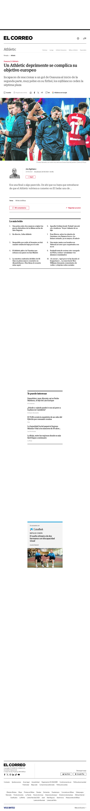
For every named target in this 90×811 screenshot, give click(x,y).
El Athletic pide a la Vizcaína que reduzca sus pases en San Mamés (25, 252)
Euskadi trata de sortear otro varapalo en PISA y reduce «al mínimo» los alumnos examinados (65, 253)
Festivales (8, 795)
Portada (6, 55)
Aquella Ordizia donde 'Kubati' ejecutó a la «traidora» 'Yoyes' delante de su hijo (65, 228)
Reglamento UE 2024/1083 (50, 782)
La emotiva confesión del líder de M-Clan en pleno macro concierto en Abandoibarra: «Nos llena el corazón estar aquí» (26, 262)
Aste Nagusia (51, 798)
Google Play (80, 774)
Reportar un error (74, 208)
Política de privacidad (79, 782)
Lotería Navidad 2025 (33, 798)
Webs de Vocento (80, 808)
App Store (67, 774)
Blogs (20, 792)
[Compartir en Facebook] (34, 92)
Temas (11, 200)
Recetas (38, 792)
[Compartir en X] (38, 92)
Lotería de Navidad (39, 800)
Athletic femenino (61, 50)
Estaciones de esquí (51, 795)
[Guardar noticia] (7, 92)
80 (49, 92)
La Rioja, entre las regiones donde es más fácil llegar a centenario (44, 436)
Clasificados (13, 798)
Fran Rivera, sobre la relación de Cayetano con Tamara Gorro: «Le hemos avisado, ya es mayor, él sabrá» (65, 236)
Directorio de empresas (66, 795)
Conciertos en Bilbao (68, 792)
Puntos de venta (18, 795)
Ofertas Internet (79, 795)
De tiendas (46, 792)
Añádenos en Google (60, 92)
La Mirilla (22, 798)
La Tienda (28, 795)
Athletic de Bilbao (20, 200)
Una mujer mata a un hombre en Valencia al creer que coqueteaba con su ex (64, 244)
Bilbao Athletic (73, 50)
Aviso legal (26, 782)
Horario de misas (38, 795)
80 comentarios (20, 208)
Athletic (10, 49)
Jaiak (43, 798)
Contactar (7, 782)
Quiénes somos (16, 782)
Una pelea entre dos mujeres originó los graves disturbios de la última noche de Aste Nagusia (27, 228)
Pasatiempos (55, 792)
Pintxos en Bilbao (29, 792)
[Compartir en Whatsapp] (30, 92)
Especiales (83, 50)
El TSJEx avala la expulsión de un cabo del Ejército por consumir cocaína (44, 418)
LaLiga (51, 50)
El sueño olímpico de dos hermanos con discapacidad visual (42, 538)
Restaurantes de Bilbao (73, 798)
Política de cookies (62, 785)
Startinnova (60, 798)
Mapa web (34, 785)
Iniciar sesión (78, 38)
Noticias (44, 50)
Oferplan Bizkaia (11, 792)
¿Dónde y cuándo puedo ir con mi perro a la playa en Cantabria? (44, 409)
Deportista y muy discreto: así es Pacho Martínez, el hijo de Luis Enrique (43, 399)
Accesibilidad (35, 782)
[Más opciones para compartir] (42, 92)
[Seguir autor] (30, 177)
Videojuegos (80, 792)
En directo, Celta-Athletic (22, 234)
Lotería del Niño (51, 800)
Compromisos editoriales (46, 785)
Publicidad (26, 785)
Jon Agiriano (31, 169)
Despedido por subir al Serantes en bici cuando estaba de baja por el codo (27, 243)
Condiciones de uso (65, 782)
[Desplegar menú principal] (84, 38)
